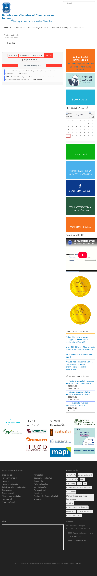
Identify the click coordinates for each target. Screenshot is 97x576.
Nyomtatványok (8, 502)
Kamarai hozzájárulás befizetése (80, 63)
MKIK (82, 479)
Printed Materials (11, 36)
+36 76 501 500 (74, 536)
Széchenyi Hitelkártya (43, 478)
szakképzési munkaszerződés (78, 487)
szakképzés (71, 475)
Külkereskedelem (41, 484)
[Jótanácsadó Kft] (60, 433)
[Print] (58, 50)
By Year (13, 55)
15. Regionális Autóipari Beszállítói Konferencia (77, 404)
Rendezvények (40, 490)
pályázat (69, 503)
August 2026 (80, 115)
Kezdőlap (38, 493)
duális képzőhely (85, 511)
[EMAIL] (61, 50)
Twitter (83, 8)
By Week (37, 55)
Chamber (19, 27)
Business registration (37, 27)
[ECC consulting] (60, 442)
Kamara (5, 481)
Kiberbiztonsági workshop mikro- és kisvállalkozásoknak (78, 393)
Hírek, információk (9, 478)
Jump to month (30, 59)
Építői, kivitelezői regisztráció (14, 487)
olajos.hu (78, 563)
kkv (84, 483)
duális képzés (72, 479)
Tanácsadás (39, 481)
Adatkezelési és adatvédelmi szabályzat (46, 497)
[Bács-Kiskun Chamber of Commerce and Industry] (32, 5)
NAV (79, 483)
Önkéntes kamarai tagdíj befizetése (80, 68)
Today (48, 55)
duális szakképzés (73, 515)
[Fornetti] (36, 440)
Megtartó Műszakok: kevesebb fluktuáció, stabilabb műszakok (80, 382)
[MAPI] (60, 452)
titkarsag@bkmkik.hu (77, 540)
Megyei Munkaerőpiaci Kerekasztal (11, 497)
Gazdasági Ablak (85, 475)
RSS (92, 8)
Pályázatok (38, 475)
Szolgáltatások (8, 493)
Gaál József (71, 492)
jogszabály (70, 483)
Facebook (78, 8)
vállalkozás (70, 511)
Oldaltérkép (7, 475)
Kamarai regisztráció (10, 484)
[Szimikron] (36, 432)
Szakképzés (7, 490)
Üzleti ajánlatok (40, 487)
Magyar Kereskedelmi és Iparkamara (76, 497)
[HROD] (36, 448)
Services (78, 27)
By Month (25, 55)
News (6, 27)
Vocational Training (60, 27)
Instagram (88, 8)
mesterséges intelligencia (77, 507)
